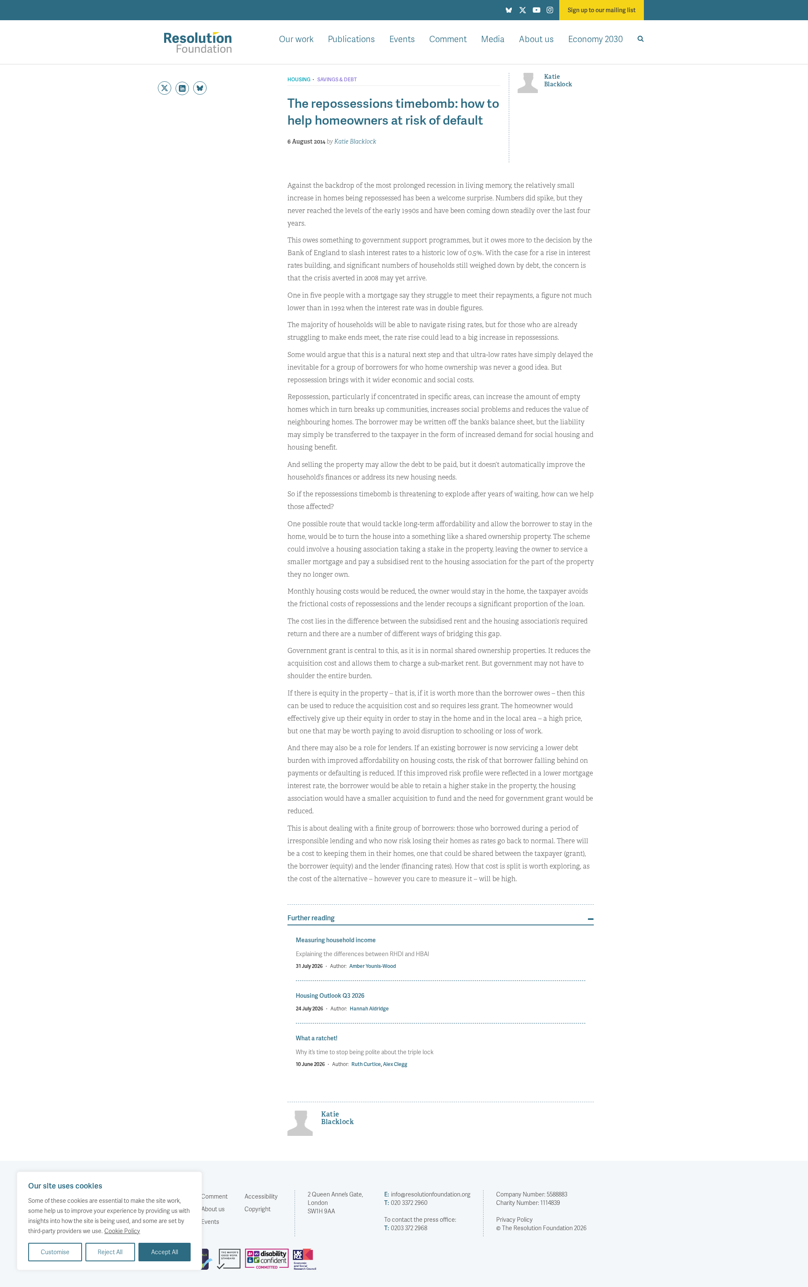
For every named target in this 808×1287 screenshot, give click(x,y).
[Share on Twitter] (164, 88)
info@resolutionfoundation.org (427, 1194)
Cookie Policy (122, 1231)
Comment (448, 39)
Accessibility (261, 1196)
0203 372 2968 (405, 1228)
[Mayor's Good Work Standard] (231, 1262)
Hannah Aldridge (369, 1008)
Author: (338, 966)
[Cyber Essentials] (202, 1262)
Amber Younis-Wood (372, 966)
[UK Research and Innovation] (306, 1262)
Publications (351, 39)
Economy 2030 (595, 39)
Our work (296, 39)
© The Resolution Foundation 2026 (541, 1228)
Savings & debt (337, 79)
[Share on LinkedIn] (182, 88)
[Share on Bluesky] (200, 88)
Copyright (258, 1209)
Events (402, 39)
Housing (299, 79)
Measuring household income (336, 940)
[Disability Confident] (269, 1262)
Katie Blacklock (355, 141)
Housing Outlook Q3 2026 (330, 995)
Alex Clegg (395, 1064)
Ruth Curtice (366, 1064)
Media (493, 39)
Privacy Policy (514, 1219)
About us (536, 39)
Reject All (110, 1252)
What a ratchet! (317, 1038)
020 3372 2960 (406, 1203)
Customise (55, 1252)
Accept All (164, 1252)
